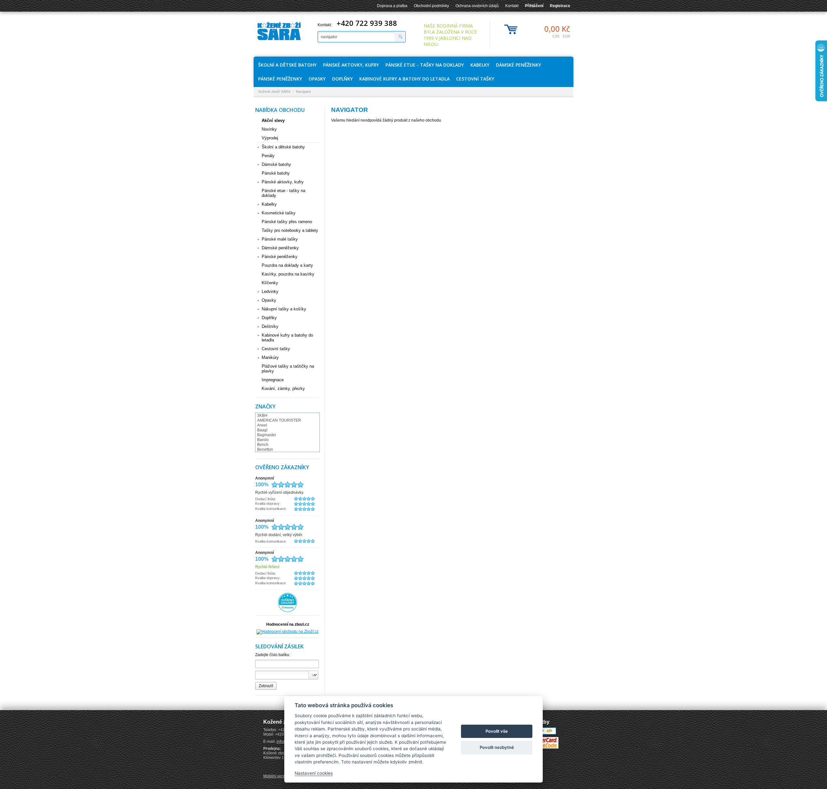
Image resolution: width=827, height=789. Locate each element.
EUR (566, 36)
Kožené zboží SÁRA (274, 91)
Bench (262, 444)
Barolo (263, 440)
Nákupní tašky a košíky (284, 309)
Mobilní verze (275, 776)
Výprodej (270, 137)
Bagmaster (266, 435)
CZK (556, 36)
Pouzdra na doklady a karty (287, 265)
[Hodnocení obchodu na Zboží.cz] (287, 631)
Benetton (265, 449)
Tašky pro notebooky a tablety (290, 230)
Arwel (262, 425)
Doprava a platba (392, 6)
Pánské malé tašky (280, 239)
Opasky (317, 79)
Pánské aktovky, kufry (351, 65)
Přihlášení (534, 6)
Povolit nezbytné (497, 747)
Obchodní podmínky (431, 6)
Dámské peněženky (518, 65)
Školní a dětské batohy (287, 65)
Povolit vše (497, 731)
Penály (268, 155)
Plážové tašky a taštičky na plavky (288, 368)
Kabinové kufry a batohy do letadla (404, 79)
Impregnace (273, 379)
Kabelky (479, 65)
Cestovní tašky (475, 79)
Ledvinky (270, 291)
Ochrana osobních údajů (477, 6)
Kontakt (511, 6)
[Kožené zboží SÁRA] (279, 31)
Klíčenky (270, 282)
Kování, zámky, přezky (283, 388)
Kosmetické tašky (279, 213)
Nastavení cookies (314, 773)
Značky (265, 406)
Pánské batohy (276, 173)
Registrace (560, 6)
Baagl (262, 430)
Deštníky (270, 326)
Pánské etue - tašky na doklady (424, 65)
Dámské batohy (276, 164)
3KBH (262, 415)
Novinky (269, 129)
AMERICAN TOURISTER (279, 420)
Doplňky (342, 79)
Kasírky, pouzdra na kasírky (288, 274)
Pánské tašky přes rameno (287, 221)
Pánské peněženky (280, 79)
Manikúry (270, 357)
